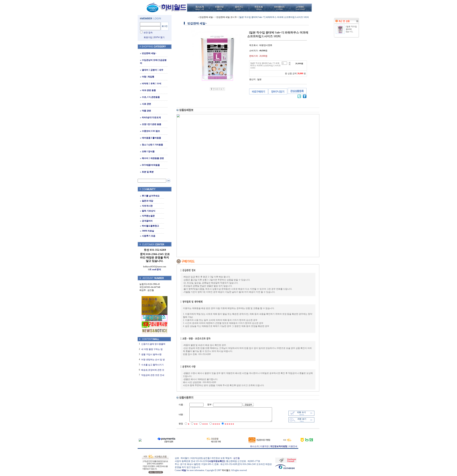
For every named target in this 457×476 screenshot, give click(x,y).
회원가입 (148, 37)
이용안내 (293, 446)
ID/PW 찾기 (159, 37)
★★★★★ (229, 424)
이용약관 (264, 446)
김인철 (236, 458)
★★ (196, 424)
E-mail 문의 (155, 269)
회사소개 (254, 446)
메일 (184, 470)
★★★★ (216, 424)
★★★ (205, 424)
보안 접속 (148, 32)
